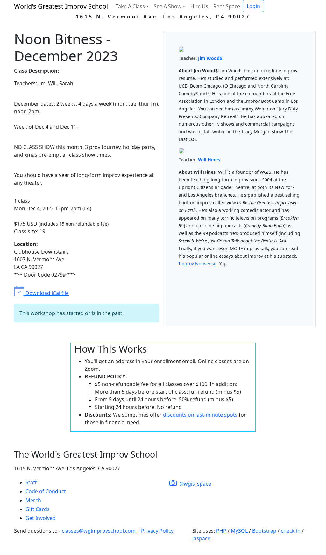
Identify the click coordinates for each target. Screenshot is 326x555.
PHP (221, 530)
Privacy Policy (157, 530)
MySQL (239, 530)
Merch (33, 500)
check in (291, 530)
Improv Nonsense (197, 264)
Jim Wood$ (210, 58)
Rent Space (226, 6)
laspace (201, 538)
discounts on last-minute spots (200, 414)
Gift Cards (37, 509)
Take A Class (130, 6)
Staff (31, 482)
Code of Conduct (45, 491)
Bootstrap (264, 530)
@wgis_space (194, 483)
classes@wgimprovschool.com (99, 530)
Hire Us (199, 6)
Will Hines (209, 160)
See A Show (167, 6)
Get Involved (40, 518)
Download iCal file (46, 293)
